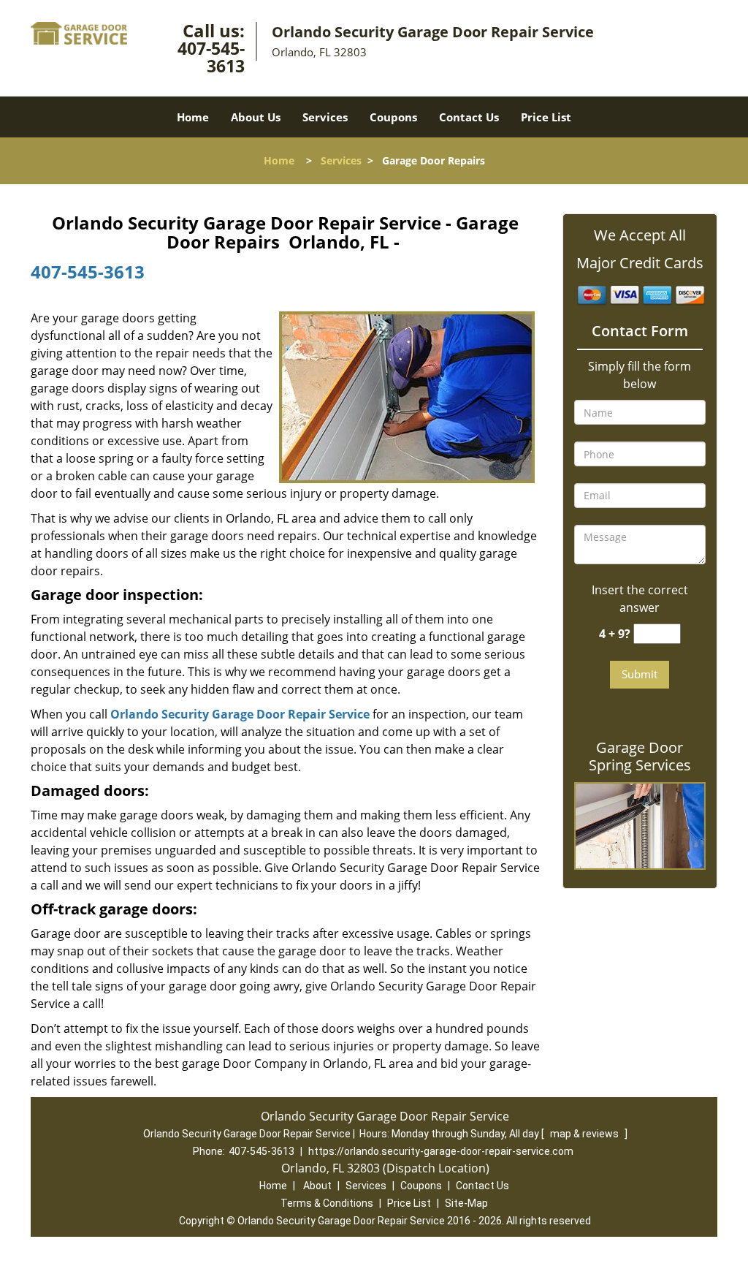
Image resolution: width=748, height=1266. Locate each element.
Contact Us (469, 117)
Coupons (393, 117)
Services (325, 117)
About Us (255, 117)
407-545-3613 (211, 57)
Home (193, 117)
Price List (546, 117)
